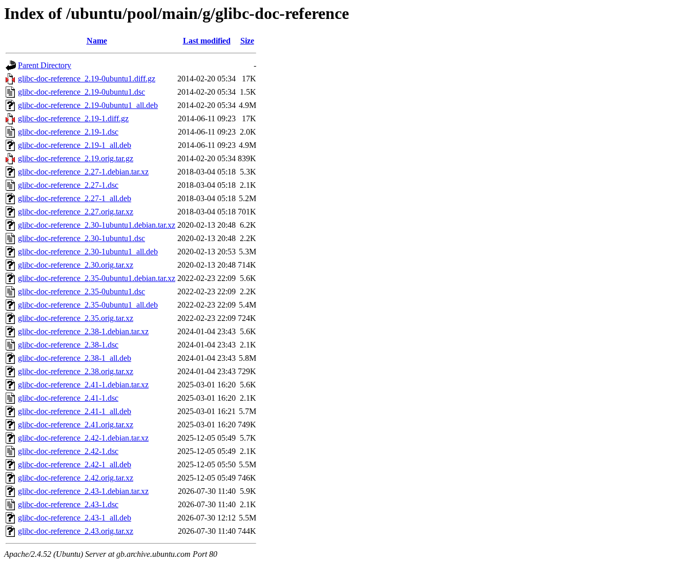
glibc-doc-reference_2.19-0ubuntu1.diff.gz (86, 78)
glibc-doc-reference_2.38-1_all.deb (74, 358)
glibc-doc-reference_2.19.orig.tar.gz (75, 158)
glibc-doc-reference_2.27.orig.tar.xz (75, 211)
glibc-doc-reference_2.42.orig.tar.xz (75, 477)
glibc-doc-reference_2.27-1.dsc (68, 185)
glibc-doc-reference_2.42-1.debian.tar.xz (83, 438)
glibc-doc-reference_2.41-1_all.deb (74, 411)
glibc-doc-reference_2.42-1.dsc (68, 451)
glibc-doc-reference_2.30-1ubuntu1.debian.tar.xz (96, 225)
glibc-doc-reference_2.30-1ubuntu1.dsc (81, 238)
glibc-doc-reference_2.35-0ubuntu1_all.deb (88, 304)
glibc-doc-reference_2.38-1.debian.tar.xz (83, 331)
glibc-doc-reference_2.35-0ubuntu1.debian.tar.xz (96, 278)
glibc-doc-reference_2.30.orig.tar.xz (75, 265)
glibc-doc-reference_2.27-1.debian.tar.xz (83, 171)
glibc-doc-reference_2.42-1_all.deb (74, 464)
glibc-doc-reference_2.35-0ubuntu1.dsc (81, 291)
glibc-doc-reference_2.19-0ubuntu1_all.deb (88, 105)
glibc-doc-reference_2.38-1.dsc (68, 344)
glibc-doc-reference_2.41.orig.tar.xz (75, 424)
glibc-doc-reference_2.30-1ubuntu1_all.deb (88, 251)
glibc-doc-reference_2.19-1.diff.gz (73, 118)
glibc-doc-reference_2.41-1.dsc (68, 398)
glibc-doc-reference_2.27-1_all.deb (74, 198)
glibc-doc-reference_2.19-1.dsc (68, 131)
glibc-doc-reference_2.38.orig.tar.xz (75, 371)
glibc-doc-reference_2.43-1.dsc (68, 504)
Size (247, 40)
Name (97, 40)
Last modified (207, 40)
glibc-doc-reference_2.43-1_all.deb (74, 517)
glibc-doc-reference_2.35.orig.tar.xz (75, 318)
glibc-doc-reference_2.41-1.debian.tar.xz (83, 384)
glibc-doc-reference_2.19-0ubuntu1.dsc (81, 92)
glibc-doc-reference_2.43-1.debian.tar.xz (83, 491)
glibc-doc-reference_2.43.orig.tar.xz (75, 531)
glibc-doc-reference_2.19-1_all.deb (74, 145)
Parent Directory (44, 65)
